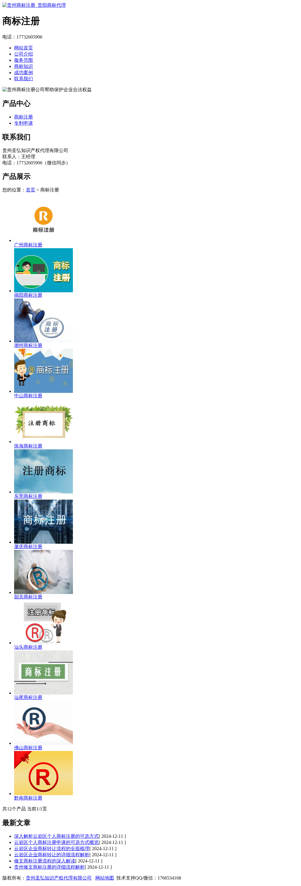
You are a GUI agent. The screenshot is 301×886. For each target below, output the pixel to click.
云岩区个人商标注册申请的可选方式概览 (56, 842)
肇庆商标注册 (28, 546)
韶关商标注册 (28, 596)
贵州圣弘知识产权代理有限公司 (59, 877)
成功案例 (23, 72)
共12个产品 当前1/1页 (24, 808)
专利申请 (23, 123)
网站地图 (104, 877)
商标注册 (23, 116)
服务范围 (23, 60)
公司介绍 (23, 53)
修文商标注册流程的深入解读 (44, 860)
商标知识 (23, 66)
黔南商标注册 (28, 797)
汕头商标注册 (28, 647)
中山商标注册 (28, 395)
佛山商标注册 (28, 747)
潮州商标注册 (28, 345)
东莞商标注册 (28, 496)
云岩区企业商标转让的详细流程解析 (51, 854)
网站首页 (23, 47)
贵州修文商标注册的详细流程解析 (49, 867)
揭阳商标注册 (28, 295)
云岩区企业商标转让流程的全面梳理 (51, 848)
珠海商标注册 (28, 445)
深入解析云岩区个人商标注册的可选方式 (56, 836)
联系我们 (23, 78)
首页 (30, 189)
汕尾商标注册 (28, 697)
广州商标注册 (28, 244)
